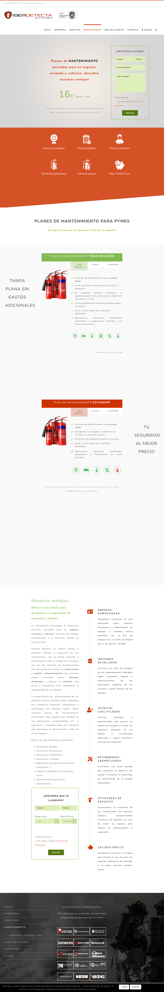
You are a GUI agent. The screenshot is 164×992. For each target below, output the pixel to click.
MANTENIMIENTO (15, 927)
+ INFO (124, 987)
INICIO (9, 906)
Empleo (9, 955)
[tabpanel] (96, 300)
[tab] (79, 265)
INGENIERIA (12, 913)
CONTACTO (12, 949)
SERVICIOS (11, 920)
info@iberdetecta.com (34, 3)
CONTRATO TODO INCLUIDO (25, 935)
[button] (156, 29)
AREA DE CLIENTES (16, 942)
